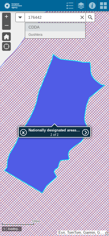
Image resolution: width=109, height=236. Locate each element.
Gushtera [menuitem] (35, 35)
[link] (11, 5)
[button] (6, 36)
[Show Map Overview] (107, 234)
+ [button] (6, 16)
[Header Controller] (54, 5)
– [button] (6, 25)
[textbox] (55, 17)
